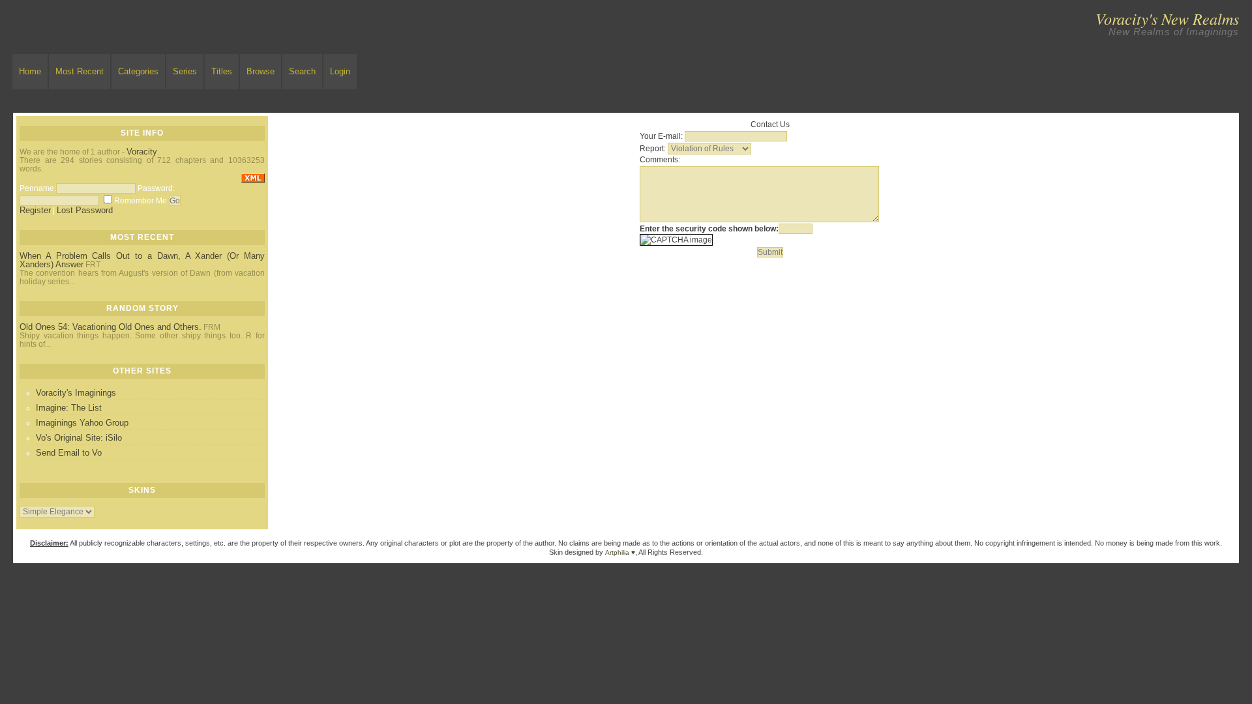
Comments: (660, 159)
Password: (156, 188)
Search (302, 71)
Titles (221, 71)
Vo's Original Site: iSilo (79, 438)
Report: (653, 148)
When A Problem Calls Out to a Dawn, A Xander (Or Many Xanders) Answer (142, 260)
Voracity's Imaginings (76, 393)
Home (30, 71)
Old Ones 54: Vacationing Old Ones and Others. (110, 327)
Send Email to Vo (69, 453)
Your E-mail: (661, 136)
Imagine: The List (69, 408)
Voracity (142, 151)
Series (185, 71)
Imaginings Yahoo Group (82, 423)
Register (35, 210)
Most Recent (79, 71)
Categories (138, 71)
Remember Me (140, 200)
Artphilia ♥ (620, 552)
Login (340, 71)
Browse (260, 71)
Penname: (38, 188)
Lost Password (85, 210)
